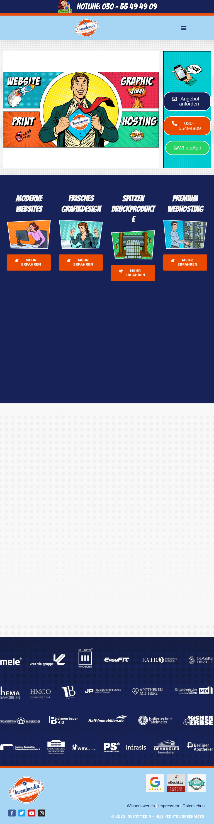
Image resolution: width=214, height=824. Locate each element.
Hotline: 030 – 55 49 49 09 (117, 6)
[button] (183, 28)
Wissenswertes (141, 805)
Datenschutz (194, 805)
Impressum (168, 805)
